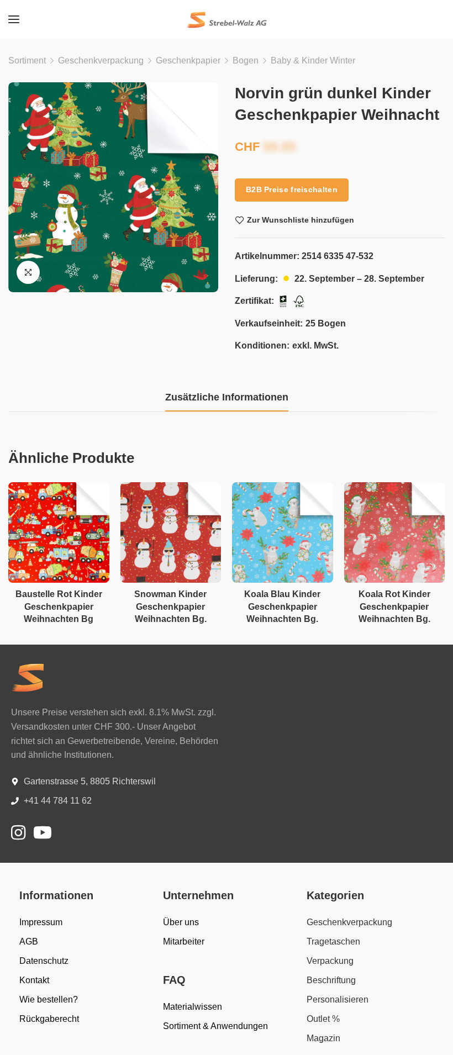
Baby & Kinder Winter (313, 60)
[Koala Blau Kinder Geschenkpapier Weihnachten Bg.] (282, 532)
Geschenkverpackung (101, 60)
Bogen (246, 60)
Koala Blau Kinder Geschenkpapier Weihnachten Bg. (282, 606)
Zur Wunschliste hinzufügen (300, 219)
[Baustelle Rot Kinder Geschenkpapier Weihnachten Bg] (58, 532)
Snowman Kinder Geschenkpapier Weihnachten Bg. (170, 606)
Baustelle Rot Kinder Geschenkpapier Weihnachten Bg (58, 606)
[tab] (226, 397)
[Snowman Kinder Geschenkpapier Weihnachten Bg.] (171, 532)
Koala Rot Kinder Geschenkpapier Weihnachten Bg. (394, 606)
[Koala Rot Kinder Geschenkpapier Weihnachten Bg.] (394, 532)
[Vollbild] (28, 272)
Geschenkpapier (188, 60)
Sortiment (27, 60)
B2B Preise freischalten (292, 189)
